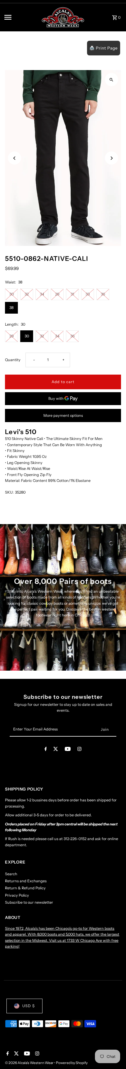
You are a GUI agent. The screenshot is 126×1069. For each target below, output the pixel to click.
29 (57, 294)
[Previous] (14, 158)
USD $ (28, 1006)
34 (42, 294)
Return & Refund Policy (25, 888)
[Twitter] (55, 750)
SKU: (9, 492)
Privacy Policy (17, 895)
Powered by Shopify (72, 1062)
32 (27, 294)
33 (88, 294)
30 (11, 294)
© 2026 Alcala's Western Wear (29, 1062)
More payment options (63, 415)
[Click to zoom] (111, 79)
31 (72, 294)
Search (11, 874)
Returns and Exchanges (26, 881)
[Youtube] (68, 750)
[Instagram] (79, 750)
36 (103, 294)
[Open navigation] (21, 17)
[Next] (111, 158)
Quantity (13, 360)
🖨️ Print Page (103, 48)
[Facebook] (46, 750)
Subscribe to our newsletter (29, 902)
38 (11, 307)
